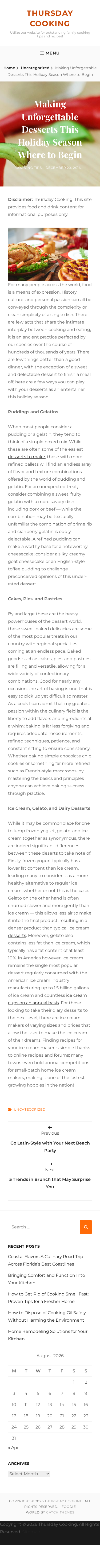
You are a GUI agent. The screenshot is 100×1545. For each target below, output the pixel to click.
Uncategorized (35, 67)
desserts (17, 935)
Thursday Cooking (64, 1501)
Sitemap (31, 1531)
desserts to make (26, 456)
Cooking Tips (28, 168)
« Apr (13, 1447)
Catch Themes (60, 1512)
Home (9, 67)
